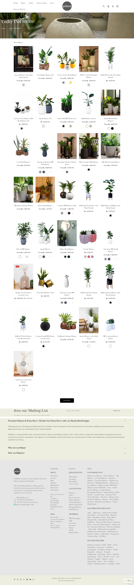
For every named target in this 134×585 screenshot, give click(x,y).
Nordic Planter (88, 249)
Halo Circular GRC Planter (88, 162)
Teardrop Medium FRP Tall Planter (45, 163)
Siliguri (90, 564)
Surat (111, 559)
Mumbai (106, 557)
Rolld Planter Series (89, 118)
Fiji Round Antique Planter (67, 336)
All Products (73, 477)
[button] (117, 6)
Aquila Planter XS (45, 118)
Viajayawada (91, 554)
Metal (71, 530)
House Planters (109, 476)
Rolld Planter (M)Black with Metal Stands (110, 207)
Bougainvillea (92, 520)
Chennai (99, 552)
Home (3, 28)
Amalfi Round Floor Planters (110, 120)
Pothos (97, 534)
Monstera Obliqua (113, 527)
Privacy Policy (55, 517)
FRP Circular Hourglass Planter (88, 76)
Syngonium (115, 534)
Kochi (109, 554)
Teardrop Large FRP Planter (67, 294)
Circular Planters (101, 478)
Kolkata (111, 561)
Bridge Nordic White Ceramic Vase (23, 294)
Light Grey (85, 256)
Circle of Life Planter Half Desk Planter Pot (23, 120)
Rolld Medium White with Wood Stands (88, 207)
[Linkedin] (27, 579)
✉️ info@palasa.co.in (21, 497)
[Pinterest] (14, 579)
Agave (89, 513)
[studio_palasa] (20, 579)
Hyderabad (101, 554)
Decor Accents (74, 498)
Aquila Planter (45, 249)
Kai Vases (104, 497)
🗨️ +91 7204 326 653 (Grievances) (26, 502)
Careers (53, 478)
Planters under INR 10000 (107, 485)
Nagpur (97, 559)
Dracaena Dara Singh (104, 522)
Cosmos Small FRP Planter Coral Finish (45, 337)
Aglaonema (97, 513)
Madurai (116, 554)
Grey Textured (43, 172)
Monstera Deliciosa (98, 527)
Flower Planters (74, 500)
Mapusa (105, 559)
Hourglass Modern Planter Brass (67, 163)
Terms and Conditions (58, 519)
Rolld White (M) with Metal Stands (110, 76)
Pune (112, 557)
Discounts (54, 488)
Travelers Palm (92, 536)
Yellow (70, 82)
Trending (72, 479)
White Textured (20, 256)
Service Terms (55, 525)
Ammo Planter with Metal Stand (88, 337)
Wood (71, 528)
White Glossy (25, 128)
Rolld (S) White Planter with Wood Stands (23, 337)
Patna (118, 564)
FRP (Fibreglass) (74, 518)
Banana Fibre (74, 532)
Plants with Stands (75, 505)
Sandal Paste (47, 256)
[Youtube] (30, 579)
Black (63, 126)
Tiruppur (107, 552)
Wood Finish (69, 213)
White (67, 82)
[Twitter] (24, 579)
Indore (99, 561)
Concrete (72, 523)
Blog (52, 480)
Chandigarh (91, 549)
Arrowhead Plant (103, 515)
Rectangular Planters (94, 492)
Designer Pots (111, 495)
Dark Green (68, 256)
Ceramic (72, 525)
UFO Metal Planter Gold (45, 293)
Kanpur (109, 549)
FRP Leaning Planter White (110, 337)
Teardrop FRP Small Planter (110, 250)
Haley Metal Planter (67, 249)
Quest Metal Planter (45, 206)
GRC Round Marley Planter (23, 206)
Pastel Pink (89, 256)
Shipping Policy (55, 527)
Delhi (109, 545)
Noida (115, 545)
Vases (71, 495)
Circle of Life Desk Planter (67, 75)
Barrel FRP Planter (23, 249)
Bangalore (91, 552)
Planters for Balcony (94, 476)
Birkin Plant (111, 517)
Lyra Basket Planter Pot (45, 75)
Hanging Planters (75, 507)
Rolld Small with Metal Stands (89, 294)
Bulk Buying (55, 485)
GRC (70, 521)
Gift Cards (54, 490)
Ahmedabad (91, 561)
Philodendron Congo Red (107, 529)
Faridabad (101, 549)
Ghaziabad (91, 547)
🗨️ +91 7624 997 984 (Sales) (23, 500)
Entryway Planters (101, 480)
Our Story (54, 476)
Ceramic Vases (99, 495)
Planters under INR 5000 (96, 488)
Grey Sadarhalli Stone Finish (63, 82)
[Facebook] (17, 579)
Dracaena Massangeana (102, 524)
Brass (67, 172)
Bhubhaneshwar (100, 564)
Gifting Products (75, 502)
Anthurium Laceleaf (109, 513)
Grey (43, 126)
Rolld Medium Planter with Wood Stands (110, 294)
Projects (53, 483)
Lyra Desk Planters (23, 162)
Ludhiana (109, 547)
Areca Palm (91, 515)
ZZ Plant (102, 536)
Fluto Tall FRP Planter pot (67, 118)
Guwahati (111, 564)
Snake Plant (105, 534)
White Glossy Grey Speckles (89, 346)
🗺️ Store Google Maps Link (24, 504)
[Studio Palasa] (67, 6)
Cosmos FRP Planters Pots (67, 206)
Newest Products (93, 497)
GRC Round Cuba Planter (111, 162)
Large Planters (105, 490)
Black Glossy (21, 128)
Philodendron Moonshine (97, 531)
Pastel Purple (92, 256)
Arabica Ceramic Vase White (23, 381)
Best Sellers (73, 481)
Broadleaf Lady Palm (106, 520)
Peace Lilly (92, 529)
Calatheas (91, 522)
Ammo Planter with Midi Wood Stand (23, 76)
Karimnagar (91, 557)
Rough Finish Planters (103, 502)
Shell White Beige (23, 85)
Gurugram (100, 547)
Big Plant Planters (102, 483)
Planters (72, 493)
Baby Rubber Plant (99, 517)
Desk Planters (74, 509)
